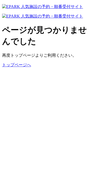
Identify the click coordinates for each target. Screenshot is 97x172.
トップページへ (16, 65)
